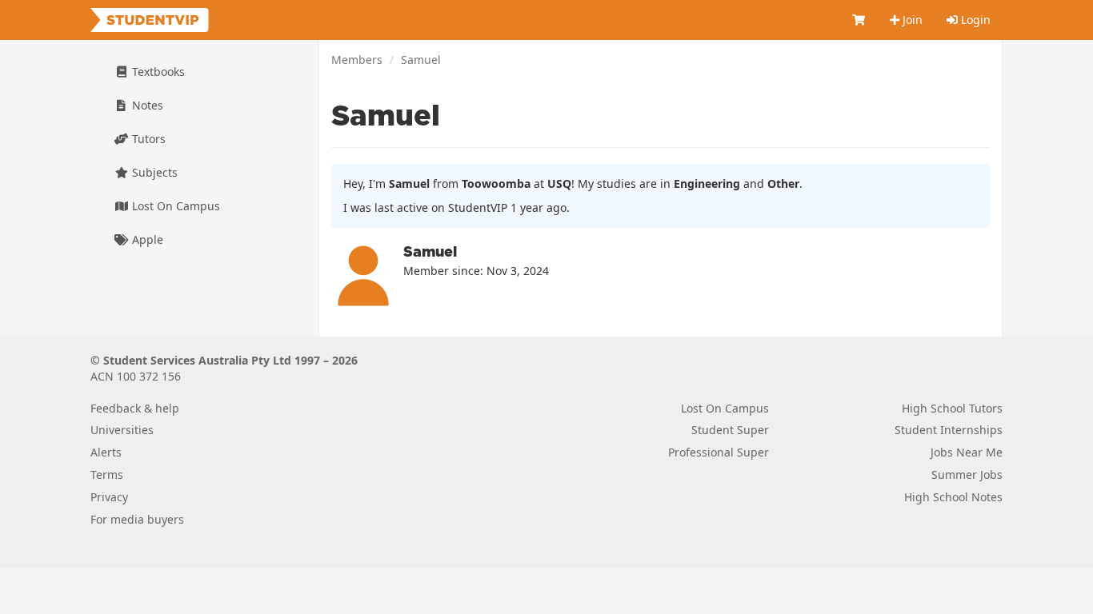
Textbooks (157, 71)
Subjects (153, 172)
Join (911, 19)
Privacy (109, 496)
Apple (146, 239)
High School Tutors (952, 408)
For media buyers (137, 519)
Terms (106, 474)
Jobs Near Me (967, 452)
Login (974, 19)
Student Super (730, 429)
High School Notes (953, 496)
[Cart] (859, 20)
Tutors (147, 138)
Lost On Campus (174, 205)
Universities (122, 429)
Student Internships (949, 429)
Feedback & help (134, 408)
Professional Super (718, 452)
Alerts (106, 452)
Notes (146, 105)
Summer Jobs (967, 474)
